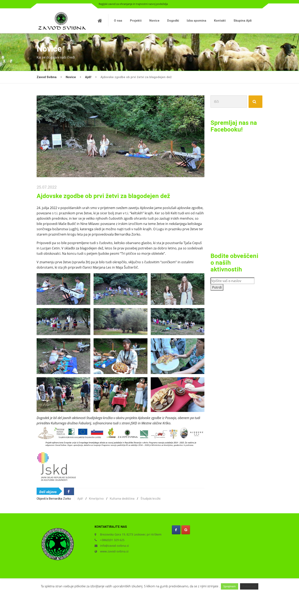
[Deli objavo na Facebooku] (69, 491)
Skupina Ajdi (243, 20)
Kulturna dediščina (122, 498)
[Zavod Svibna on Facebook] (176, 529)
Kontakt (220, 20)
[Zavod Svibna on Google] (185, 529)
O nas (118, 20)
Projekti (136, 20)
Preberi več (249, 586)
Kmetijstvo (96, 498)
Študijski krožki (150, 498)
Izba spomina (196, 20)
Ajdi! (80, 498)
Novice (154, 20)
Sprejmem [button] (229, 586)
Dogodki (173, 20)
